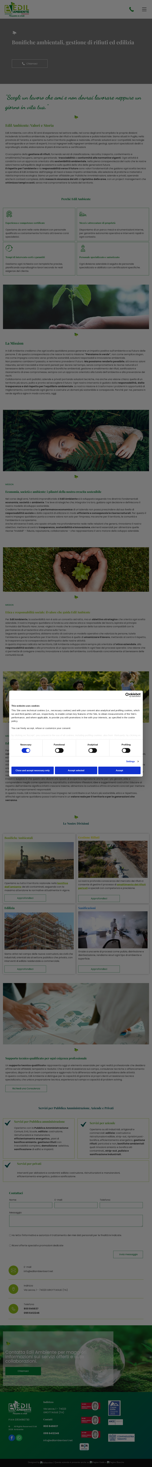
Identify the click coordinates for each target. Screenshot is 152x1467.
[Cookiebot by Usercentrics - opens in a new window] (128, 695)
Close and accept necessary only (33, 770)
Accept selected (76, 770)
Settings (130, 761)
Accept (119, 770)
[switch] (59, 750)
